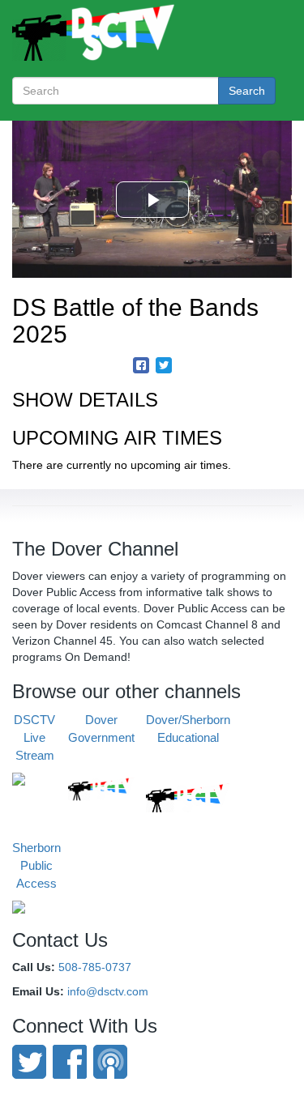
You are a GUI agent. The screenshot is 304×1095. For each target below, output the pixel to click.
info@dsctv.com (107, 991)
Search (247, 90)
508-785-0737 (94, 967)
